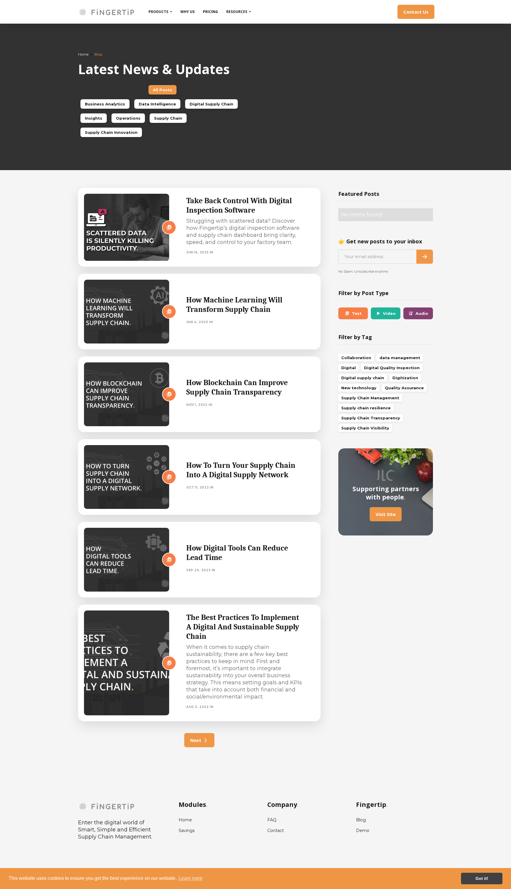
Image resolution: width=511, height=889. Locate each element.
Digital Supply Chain (211, 104)
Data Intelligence (157, 104)
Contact (275, 830)
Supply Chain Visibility (365, 428)
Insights (93, 118)
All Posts (162, 89)
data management (399, 357)
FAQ (271, 820)
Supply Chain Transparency (370, 418)
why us (187, 11)
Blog (361, 820)
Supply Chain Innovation (111, 132)
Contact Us (415, 12)
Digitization (405, 377)
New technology (358, 387)
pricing (210, 11)
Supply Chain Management (370, 397)
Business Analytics (105, 104)
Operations (128, 118)
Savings (187, 830)
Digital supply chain (362, 377)
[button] (160, 12)
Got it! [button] (482, 878)
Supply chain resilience (366, 408)
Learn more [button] (191, 878)
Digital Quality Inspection (392, 367)
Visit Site (386, 514)
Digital (348, 367)
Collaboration (356, 357)
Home (83, 54)
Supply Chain (168, 118)
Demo (362, 830)
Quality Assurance (404, 387)
